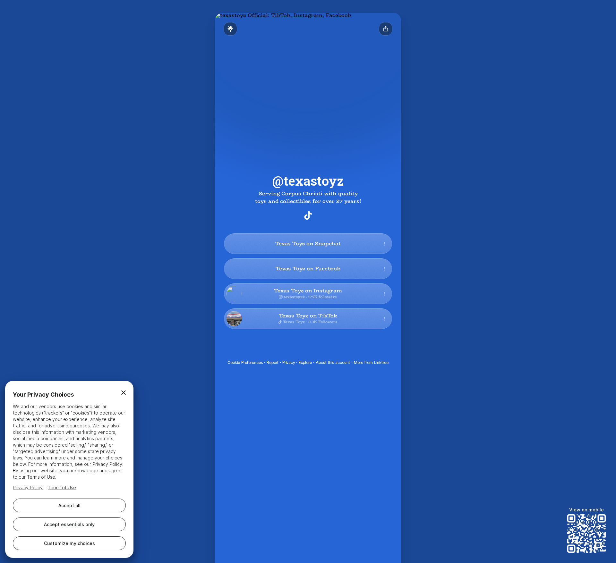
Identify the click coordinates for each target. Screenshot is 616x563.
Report (272, 362)
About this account (333, 362)
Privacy (288, 362)
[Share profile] (385, 28)
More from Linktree (371, 362)
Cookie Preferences (245, 362)
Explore (305, 362)
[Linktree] (230, 28)
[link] (308, 215)
